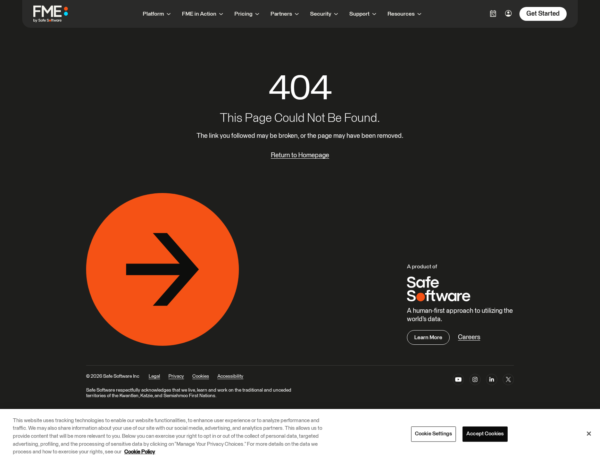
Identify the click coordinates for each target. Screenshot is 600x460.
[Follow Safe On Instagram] (475, 381)
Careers (469, 337)
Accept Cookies (485, 434)
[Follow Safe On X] (508, 381)
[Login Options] (493, 13)
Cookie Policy (139, 451)
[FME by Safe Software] (57, 14)
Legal (154, 376)
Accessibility (230, 376)
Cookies (200, 376)
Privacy (176, 376)
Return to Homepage (300, 155)
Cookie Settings (433, 434)
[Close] (589, 433)
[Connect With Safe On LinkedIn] (491, 381)
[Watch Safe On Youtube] (458, 381)
